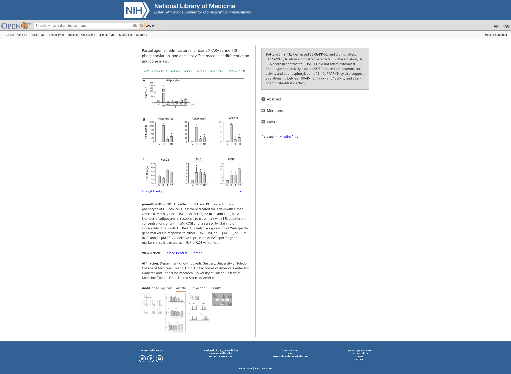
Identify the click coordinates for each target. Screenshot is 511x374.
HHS (257, 368)
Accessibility (360, 353)
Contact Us (360, 359)
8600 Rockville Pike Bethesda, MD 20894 (221, 355)
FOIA (290, 353)
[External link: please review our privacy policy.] (142, 358)
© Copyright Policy (152, 191)
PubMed (196, 253)
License (240, 191)
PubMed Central (174, 253)
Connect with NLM (151, 350)
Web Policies (290, 350)
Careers (360, 356)
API (497, 26)
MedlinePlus (288, 136)
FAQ (506, 26)
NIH (249, 368)
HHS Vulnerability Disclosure (290, 356)
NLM (242, 368)
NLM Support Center (360, 350)
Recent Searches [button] (496, 35)
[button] (22, 35)
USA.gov (267, 368)
